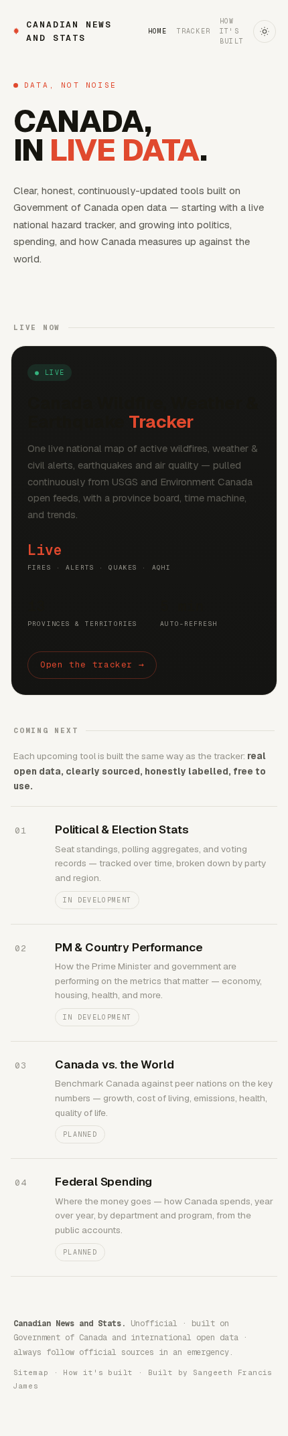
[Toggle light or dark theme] (264, 31)
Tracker (193, 31)
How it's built (232, 31)
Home (157, 31)
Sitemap (30, 1372)
